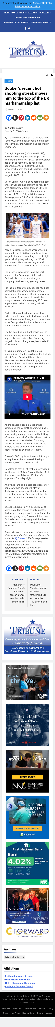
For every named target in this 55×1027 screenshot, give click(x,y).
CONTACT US (21, 17)
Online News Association (17, 979)
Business (6, 1008)
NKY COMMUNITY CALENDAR (24, 13)
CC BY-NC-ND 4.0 (27, 1002)
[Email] (40, 118)
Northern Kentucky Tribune (17, 996)
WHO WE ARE (34, 17)
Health (42, 1008)
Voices (49, 1013)
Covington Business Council (19, 986)
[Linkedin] (27, 118)
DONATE (47, 22)
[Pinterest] (21, 118)
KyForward (20, 538)
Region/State (28, 1013)
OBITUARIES (45, 13)
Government (30, 1008)
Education (17, 1008)
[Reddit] (34, 118)
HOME (7, 13)
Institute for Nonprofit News (19, 976)
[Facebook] (9, 118)
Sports (9, 81)
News (5, 1013)
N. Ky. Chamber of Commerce (20, 983)
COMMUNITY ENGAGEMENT (17, 22)
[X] (15, 118)
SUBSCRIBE (36, 22)
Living (50, 1008)
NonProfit (15, 1013)
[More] (46, 118)
